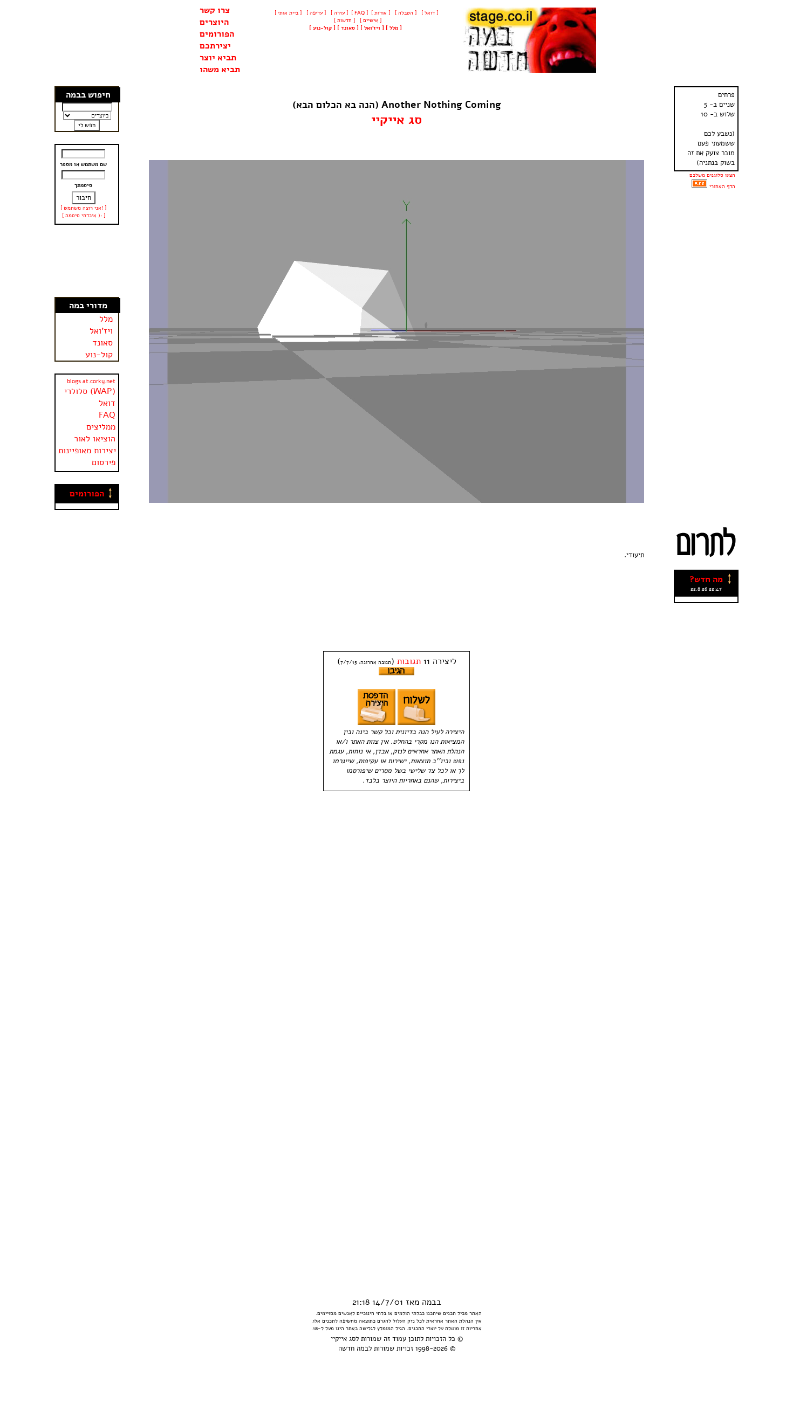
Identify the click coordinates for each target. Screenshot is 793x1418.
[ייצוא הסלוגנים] (699, 186)
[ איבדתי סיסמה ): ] (83, 215)
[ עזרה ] (338, 13)
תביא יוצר (218, 58)
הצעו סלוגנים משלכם (712, 175)
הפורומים (217, 34)
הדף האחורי (722, 186)
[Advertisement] (87, 261)
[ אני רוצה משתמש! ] (83, 208)
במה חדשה (353, 1348)
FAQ (107, 415)
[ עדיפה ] (315, 13)
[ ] (322, 28)
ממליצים (100, 427)
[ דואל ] (429, 13)
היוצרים (214, 22)
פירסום (103, 462)
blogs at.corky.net (91, 381)
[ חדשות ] (343, 20)
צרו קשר (215, 10)
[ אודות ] (380, 13)
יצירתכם (215, 46)
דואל (107, 403)
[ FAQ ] (359, 13)
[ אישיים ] (369, 20)
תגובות (409, 661)
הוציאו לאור (94, 439)
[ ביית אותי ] (288, 13)
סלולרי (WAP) (89, 391)
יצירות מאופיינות (87, 450)
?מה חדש (706, 579)
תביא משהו (220, 69)
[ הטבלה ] (404, 13)
